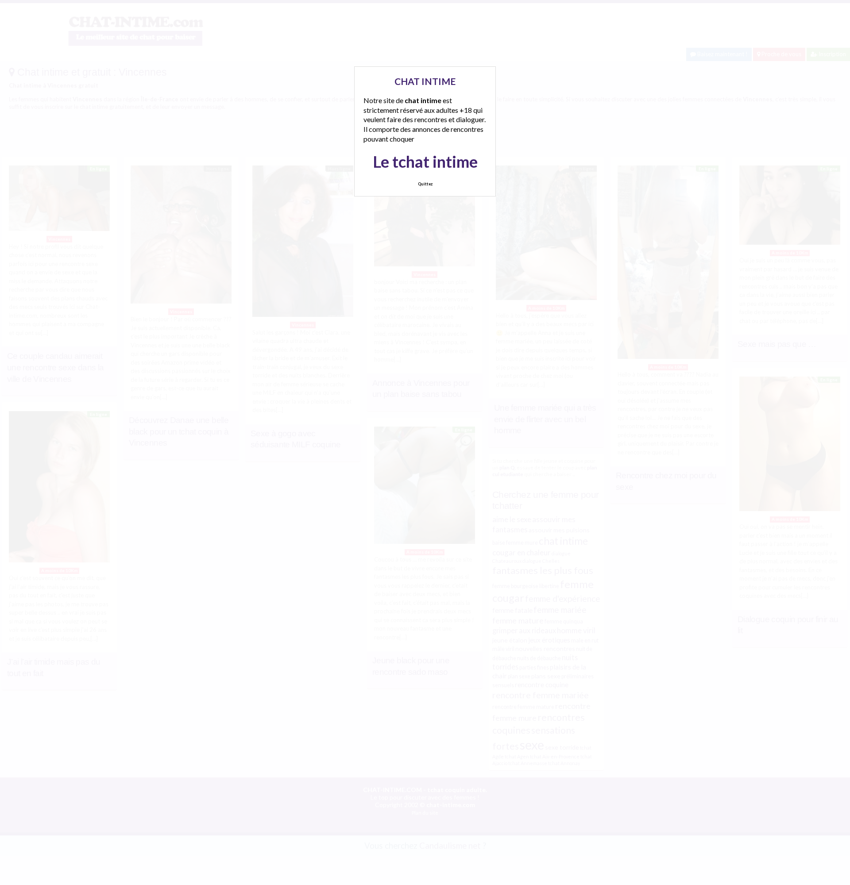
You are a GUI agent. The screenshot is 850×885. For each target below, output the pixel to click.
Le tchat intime (425, 161)
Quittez (425, 183)
